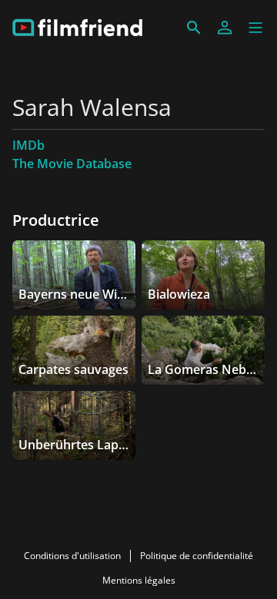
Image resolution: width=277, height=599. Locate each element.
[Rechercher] (194, 27)
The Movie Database (72, 163)
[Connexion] (224, 27)
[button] (255, 27)
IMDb (28, 145)
